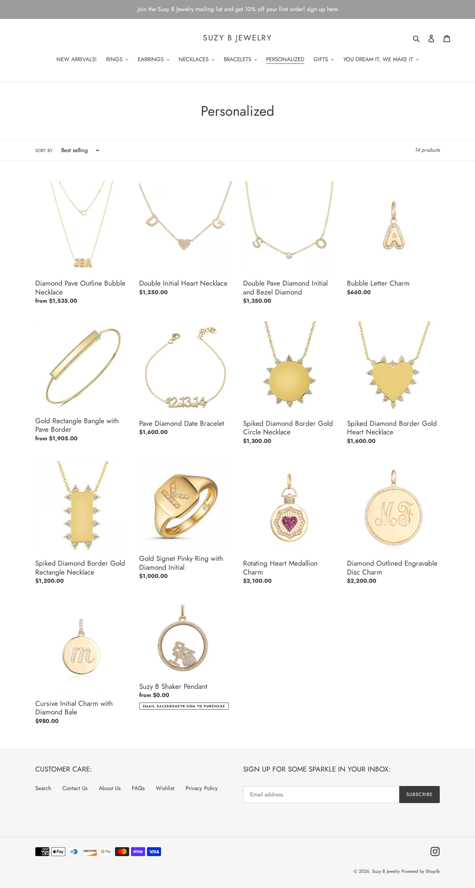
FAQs (138, 788)
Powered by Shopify (421, 871)
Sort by (44, 150)
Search (43, 788)
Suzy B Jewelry (237, 38)
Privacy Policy (202, 788)
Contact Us (75, 788)
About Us (110, 788)
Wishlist (165, 788)
